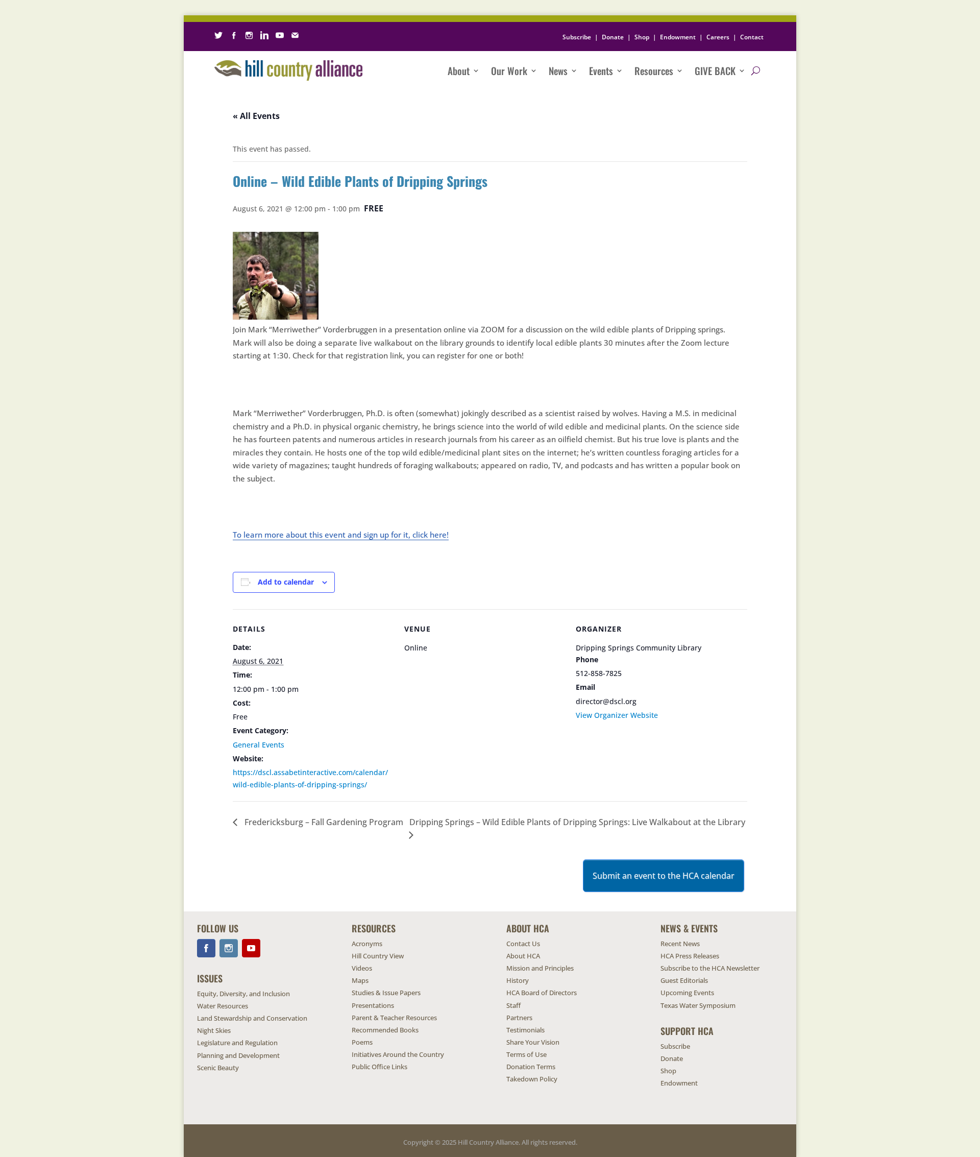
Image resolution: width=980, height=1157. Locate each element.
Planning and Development (238, 1055)
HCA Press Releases (689, 955)
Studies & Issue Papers (386, 992)
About (459, 70)
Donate (613, 37)
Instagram (228, 948)
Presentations (373, 1005)
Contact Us (523, 943)
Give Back (715, 70)
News (558, 70)
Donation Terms (530, 1066)
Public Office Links (379, 1066)
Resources (653, 70)
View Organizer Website (617, 715)
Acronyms (367, 943)
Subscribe (576, 37)
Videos (362, 968)
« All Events (256, 116)
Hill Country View (378, 955)
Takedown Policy (531, 1078)
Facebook (206, 948)
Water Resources (222, 1005)
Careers (717, 37)
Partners (519, 1017)
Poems (362, 1042)
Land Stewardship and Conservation (252, 1018)
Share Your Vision (532, 1042)
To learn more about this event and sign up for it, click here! (341, 534)
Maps (360, 980)
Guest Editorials (684, 980)
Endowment (678, 37)
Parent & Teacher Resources (394, 1017)
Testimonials (525, 1029)
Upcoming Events (687, 992)
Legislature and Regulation (237, 1042)
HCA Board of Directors (541, 992)
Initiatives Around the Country (398, 1054)
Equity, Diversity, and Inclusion (243, 993)
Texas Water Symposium (698, 1005)
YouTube (251, 948)
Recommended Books (385, 1029)
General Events (258, 745)
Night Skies (214, 1030)
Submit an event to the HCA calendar (663, 875)
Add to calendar (286, 582)
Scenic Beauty (218, 1067)
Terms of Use (526, 1054)
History (517, 980)
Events (601, 70)
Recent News (680, 943)
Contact (752, 37)
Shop (641, 37)
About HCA (523, 955)
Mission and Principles (540, 968)
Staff (513, 1005)
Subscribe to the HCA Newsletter (710, 968)
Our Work (509, 70)
